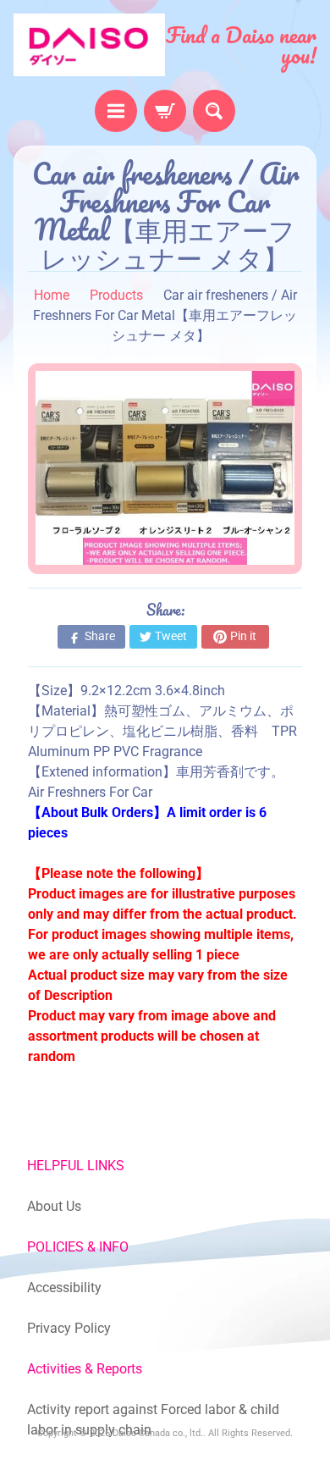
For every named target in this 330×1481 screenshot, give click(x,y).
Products (116, 295)
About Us (54, 1206)
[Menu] (116, 111)
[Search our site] (214, 111)
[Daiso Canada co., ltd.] (89, 45)
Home (51, 295)
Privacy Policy (69, 1328)
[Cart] (165, 111)
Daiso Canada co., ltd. (158, 1433)
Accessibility (64, 1287)
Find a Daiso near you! (241, 45)
